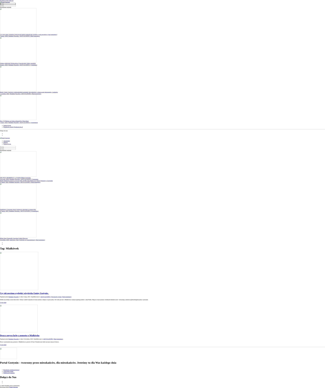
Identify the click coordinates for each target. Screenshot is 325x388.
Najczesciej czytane (56, 297)
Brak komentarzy (67, 297)
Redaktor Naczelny (14, 297)
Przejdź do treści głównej (6, 0)
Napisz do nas (7, 125)
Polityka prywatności (9, 373)
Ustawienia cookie (8, 371)
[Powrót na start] (5, 2)
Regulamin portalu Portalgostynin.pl (13, 127)
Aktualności (6, 141)
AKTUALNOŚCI (45, 297)
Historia (5, 142)
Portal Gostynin (13, 387)
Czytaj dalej (3, 302)
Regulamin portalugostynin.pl (11, 370)
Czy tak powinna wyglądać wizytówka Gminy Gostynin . (24, 293)
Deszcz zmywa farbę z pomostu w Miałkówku (19, 335)
